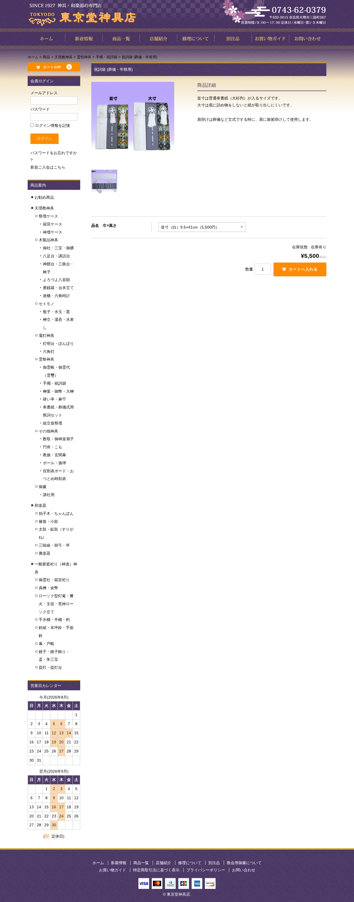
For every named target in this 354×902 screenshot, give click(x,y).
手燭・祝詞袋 (54, 383)
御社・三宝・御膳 (58, 248)
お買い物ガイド (112, 870)
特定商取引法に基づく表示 (156, 870)
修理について (189, 863)
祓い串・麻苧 (54, 399)
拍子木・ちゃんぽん (56, 513)
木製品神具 (48, 240)
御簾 (42, 486)
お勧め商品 (44, 197)
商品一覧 (141, 863)
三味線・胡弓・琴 (54, 545)
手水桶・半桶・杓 (54, 619)
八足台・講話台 (56, 256)
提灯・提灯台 (50, 667)
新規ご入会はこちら (47, 167)
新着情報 (118, 863)
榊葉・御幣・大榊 (58, 391)
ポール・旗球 (54, 463)
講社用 (48, 494)
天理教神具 (44, 208)
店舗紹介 (163, 863)
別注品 (214, 863)
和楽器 (40, 505)
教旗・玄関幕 (54, 455)
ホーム (98, 863)
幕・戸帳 (46, 643)
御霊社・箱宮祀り (54, 580)
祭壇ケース (48, 216)
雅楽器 (44, 553)
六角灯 (48, 351)
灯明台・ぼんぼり (58, 343)
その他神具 (48, 431)
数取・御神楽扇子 (58, 439)
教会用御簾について (244, 863)
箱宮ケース (52, 224)
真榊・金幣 (48, 588)
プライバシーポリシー (205, 870)
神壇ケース (52, 232)
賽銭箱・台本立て (58, 287)
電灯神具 (46, 335)
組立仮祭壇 (52, 423)
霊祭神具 (46, 359)
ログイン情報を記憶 (52, 125)
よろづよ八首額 (56, 279)
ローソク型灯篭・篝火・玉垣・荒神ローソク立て (56, 604)
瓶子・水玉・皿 (56, 312)
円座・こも (52, 447)
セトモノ (46, 303)
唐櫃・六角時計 (56, 295)
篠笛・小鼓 (48, 521)
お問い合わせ (243, 870)
